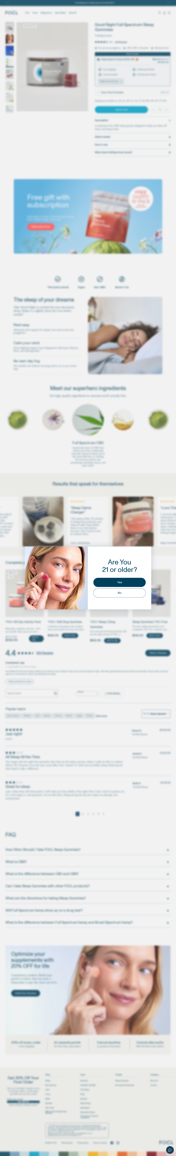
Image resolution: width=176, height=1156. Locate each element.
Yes (119, 582)
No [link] (120, 592)
